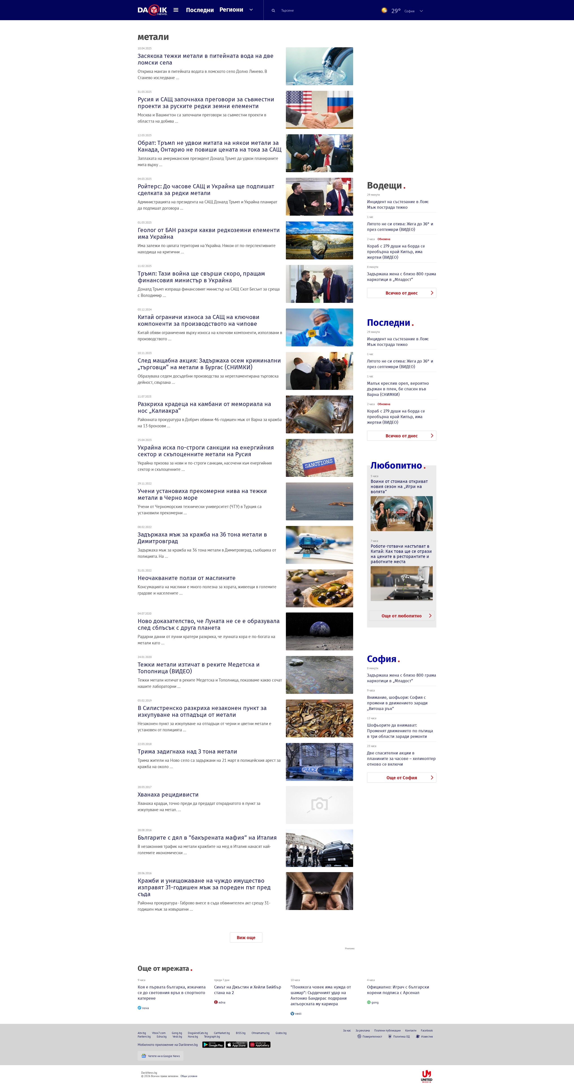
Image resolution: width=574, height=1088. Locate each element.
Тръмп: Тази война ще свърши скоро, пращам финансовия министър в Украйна (201, 277)
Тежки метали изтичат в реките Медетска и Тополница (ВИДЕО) (199, 668)
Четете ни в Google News (164, 1056)
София (381, 659)
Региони (231, 9)
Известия (427, 1036)
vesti (298, 1014)
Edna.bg (162, 1036)
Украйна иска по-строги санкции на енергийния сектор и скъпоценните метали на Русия (206, 451)
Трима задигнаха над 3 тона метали (187, 751)
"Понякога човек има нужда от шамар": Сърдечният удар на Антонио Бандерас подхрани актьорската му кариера (321, 995)
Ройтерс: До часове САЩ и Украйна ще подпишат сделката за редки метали (206, 189)
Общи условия (188, 1076)
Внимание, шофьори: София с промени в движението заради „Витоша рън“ (397, 703)
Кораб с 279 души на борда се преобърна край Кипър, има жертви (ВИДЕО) (396, 251)
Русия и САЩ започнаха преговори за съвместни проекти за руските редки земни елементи (206, 102)
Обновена (384, 239)
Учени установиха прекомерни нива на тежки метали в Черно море (202, 494)
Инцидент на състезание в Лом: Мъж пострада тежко (398, 204)
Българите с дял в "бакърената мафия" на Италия (207, 837)
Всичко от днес (402, 293)
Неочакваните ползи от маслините (187, 578)
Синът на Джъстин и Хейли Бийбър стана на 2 (247, 989)
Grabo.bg (281, 1033)
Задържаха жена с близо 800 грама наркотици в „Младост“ (401, 276)
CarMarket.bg (222, 1033)
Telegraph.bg (212, 1036)
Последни (200, 10)
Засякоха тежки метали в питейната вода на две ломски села (206, 59)
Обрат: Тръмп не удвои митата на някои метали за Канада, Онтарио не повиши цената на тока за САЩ (209, 146)
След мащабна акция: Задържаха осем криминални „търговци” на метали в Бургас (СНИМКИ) (209, 364)
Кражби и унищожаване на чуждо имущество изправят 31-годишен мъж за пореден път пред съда (204, 887)
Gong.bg (177, 1033)
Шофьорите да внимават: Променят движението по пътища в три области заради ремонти (400, 731)
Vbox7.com (159, 1033)
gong (375, 1002)
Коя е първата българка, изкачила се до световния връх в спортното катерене (172, 992)
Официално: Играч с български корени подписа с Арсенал (398, 989)
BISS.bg (241, 1033)
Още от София (402, 777)
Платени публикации (387, 1030)
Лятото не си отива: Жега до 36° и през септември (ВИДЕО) (400, 226)
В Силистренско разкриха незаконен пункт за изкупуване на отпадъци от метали (202, 711)
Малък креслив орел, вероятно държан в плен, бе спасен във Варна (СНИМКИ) (398, 389)
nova (145, 1008)
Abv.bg (142, 1033)
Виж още (246, 937)
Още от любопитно (402, 616)
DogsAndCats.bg (198, 1033)
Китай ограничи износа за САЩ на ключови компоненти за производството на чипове (198, 320)
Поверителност (372, 1036)
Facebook (427, 1030)
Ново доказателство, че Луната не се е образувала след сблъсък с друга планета (209, 624)
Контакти (410, 1030)
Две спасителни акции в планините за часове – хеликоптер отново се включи (401, 758)
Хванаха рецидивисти (168, 794)
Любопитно (396, 465)
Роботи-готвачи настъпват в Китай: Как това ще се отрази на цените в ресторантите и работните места (401, 553)
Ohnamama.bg (261, 1033)
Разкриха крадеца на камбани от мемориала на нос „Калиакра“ (204, 407)
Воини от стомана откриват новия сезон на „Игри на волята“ (399, 486)
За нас (347, 1030)
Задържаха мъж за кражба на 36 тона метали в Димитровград (202, 538)
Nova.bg (193, 1036)
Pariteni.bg (144, 1036)
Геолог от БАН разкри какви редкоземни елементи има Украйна (209, 233)
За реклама (363, 1030)
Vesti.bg (177, 1036)
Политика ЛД (401, 1036)
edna (222, 1002)
